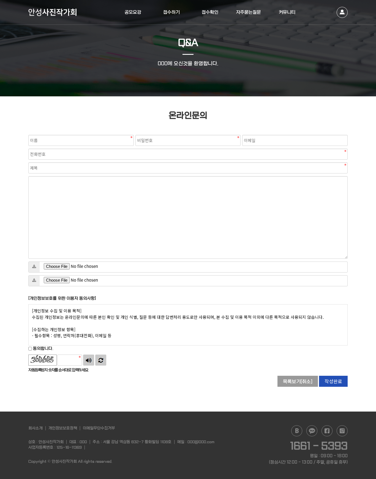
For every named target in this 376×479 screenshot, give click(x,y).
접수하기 (171, 12)
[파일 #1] (34, 267)
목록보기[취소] (297, 381)
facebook (327, 430)
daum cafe (311, 430)
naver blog (296, 430)
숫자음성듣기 (88, 360)
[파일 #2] (34, 281)
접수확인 (210, 12)
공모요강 (133, 12)
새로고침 (100, 360)
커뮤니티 (287, 12)
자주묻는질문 (248, 12)
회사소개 (35, 428)
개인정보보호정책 (62, 428)
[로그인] (342, 12)
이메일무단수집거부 (99, 428)
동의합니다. (42, 348)
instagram (342, 430)
